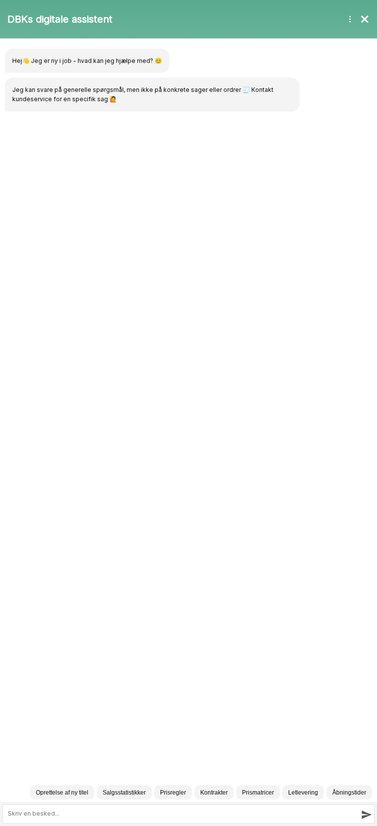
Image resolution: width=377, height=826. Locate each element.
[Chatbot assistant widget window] (188, 413)
